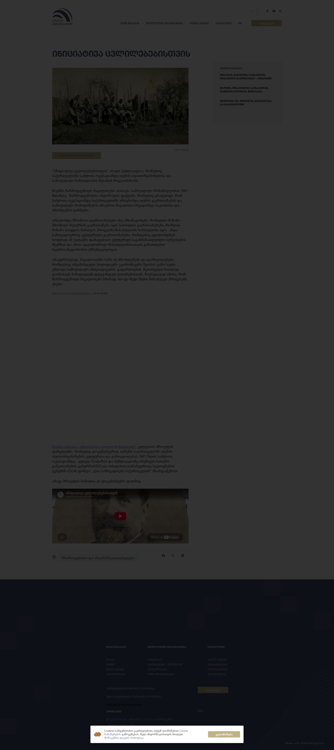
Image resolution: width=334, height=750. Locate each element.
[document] (167, 375)
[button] (224, 734)
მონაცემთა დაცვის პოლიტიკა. (124, 737)
